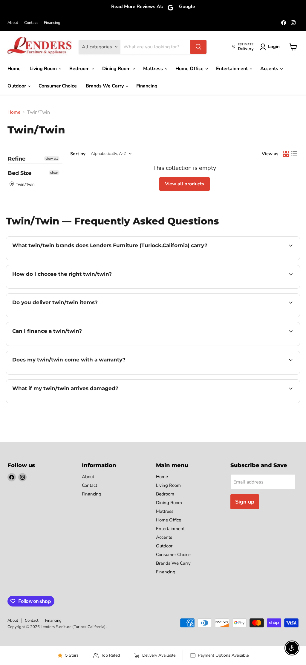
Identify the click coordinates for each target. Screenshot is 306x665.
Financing (52, 23)
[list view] (294, 154)
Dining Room (117, 68)
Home (14, 68)
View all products (184, 184)
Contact (31, 23)
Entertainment (232, 68)
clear (54, 172)
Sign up (244, 501)
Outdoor (17, 86)
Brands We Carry (105, 86)
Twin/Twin (25, 184)
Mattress (153, 68)
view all (51, 158)
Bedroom (80, 68)
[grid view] (286, 154)
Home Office (190, 68)
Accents (269, 68)
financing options (61, 345)
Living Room (44, 68)
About (12, 23)
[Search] (198, 47)
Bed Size (19, 173)
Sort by (77, 153)
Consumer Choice (58, 86)
